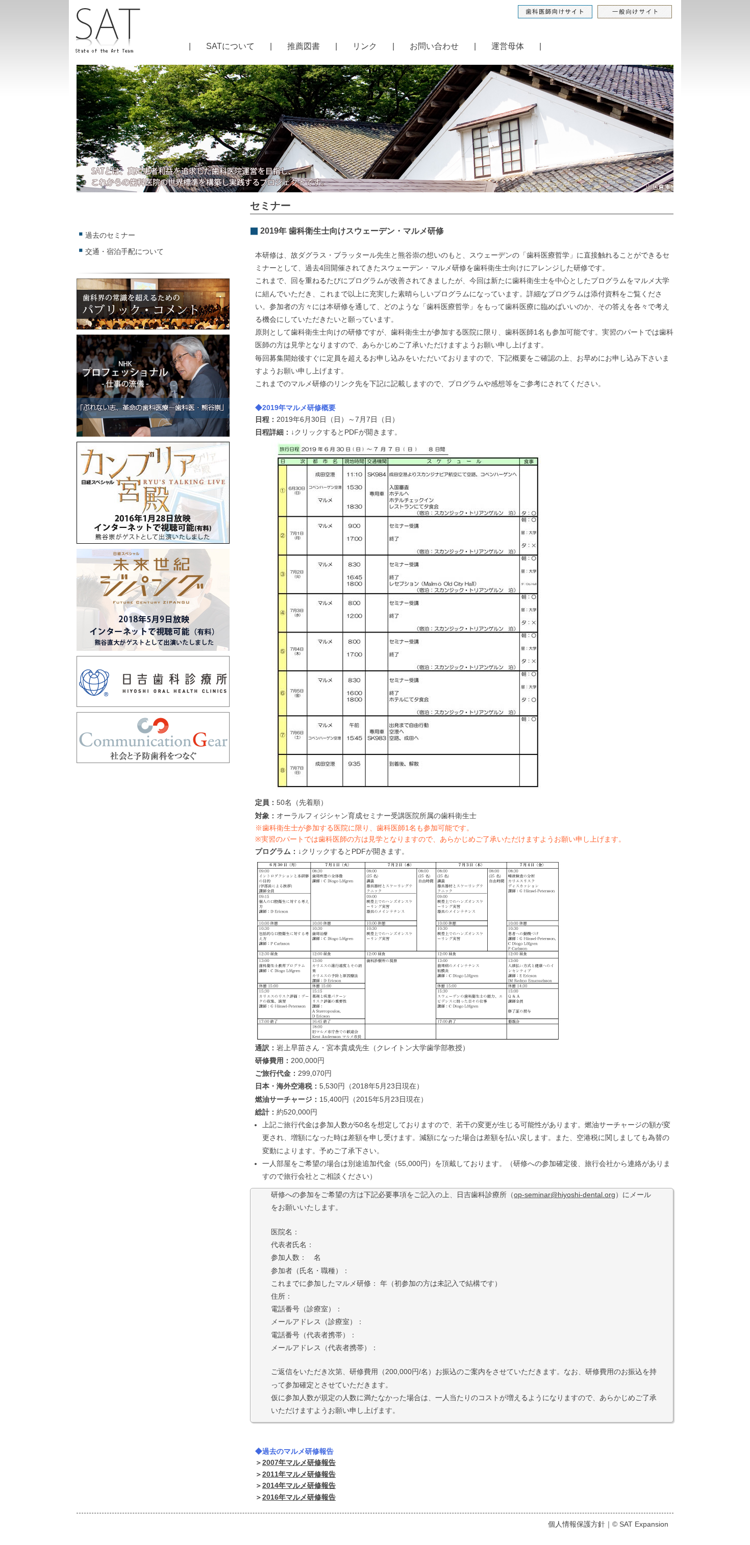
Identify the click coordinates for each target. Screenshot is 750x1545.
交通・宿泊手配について (124, 251)
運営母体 (507, 46)
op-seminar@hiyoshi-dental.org (564, 1195)
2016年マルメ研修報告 (299, 1497)
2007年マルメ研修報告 (299, 1462)
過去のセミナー (110, 235)
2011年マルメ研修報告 (299, 1474)
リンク (365, 46)
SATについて (230, 46)
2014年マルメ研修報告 (299, 1485)
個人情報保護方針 (576, 1524)
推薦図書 (303, 46)
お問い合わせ (434, 46)
